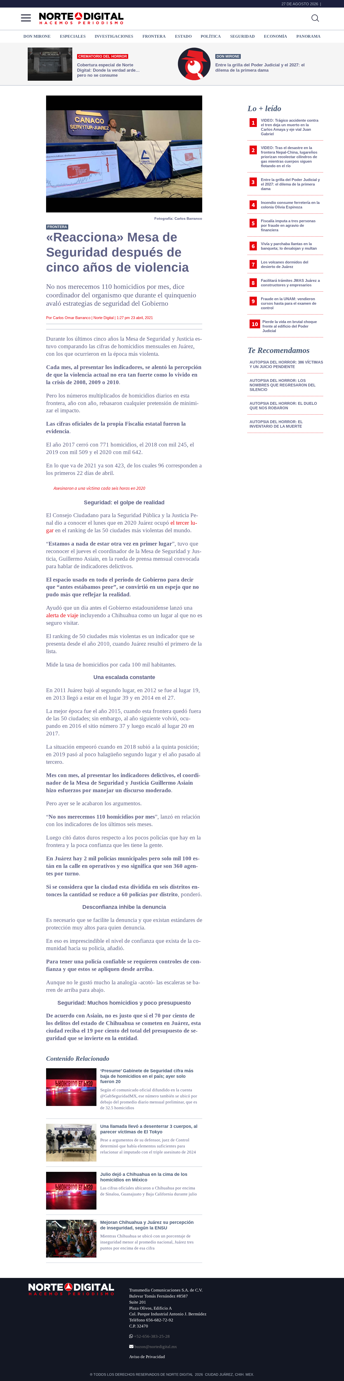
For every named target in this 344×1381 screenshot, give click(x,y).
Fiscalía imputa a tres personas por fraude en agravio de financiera (288, 225)
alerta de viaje (62, 615)
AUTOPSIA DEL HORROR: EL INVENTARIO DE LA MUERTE (276, 424)
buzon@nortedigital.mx (155, 1346)
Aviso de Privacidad (147, 1356)
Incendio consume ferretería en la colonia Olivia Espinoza (290, 204)
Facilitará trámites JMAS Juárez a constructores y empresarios (290, 282)
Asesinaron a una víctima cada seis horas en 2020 (99, 488)
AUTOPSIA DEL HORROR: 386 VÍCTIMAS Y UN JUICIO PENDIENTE (286, 364)
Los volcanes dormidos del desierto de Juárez (284, 264)
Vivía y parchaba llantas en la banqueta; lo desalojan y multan (289, 246)
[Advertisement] (285, 478)
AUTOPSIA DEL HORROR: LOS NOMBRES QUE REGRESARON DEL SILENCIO (283, 385)
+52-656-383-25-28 (151, 1336)
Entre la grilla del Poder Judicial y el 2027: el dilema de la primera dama (290, 184)
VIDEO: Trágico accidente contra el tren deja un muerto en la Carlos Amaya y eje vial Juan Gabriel (289, 127)
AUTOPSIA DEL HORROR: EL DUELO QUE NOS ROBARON (283, 405)
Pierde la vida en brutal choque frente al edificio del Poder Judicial (289, 326)
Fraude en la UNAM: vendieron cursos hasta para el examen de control (288, 303)
